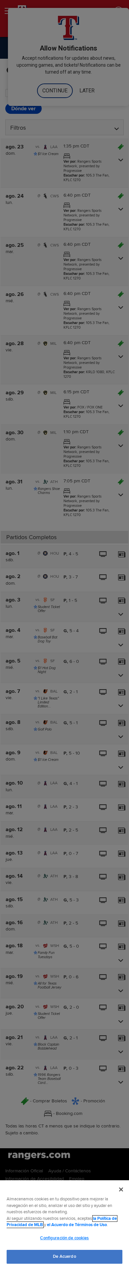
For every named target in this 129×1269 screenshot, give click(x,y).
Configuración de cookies (64, 1238)
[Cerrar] (121, 1189)
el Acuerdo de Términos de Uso (77, 1224)
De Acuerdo (64, 1256)
